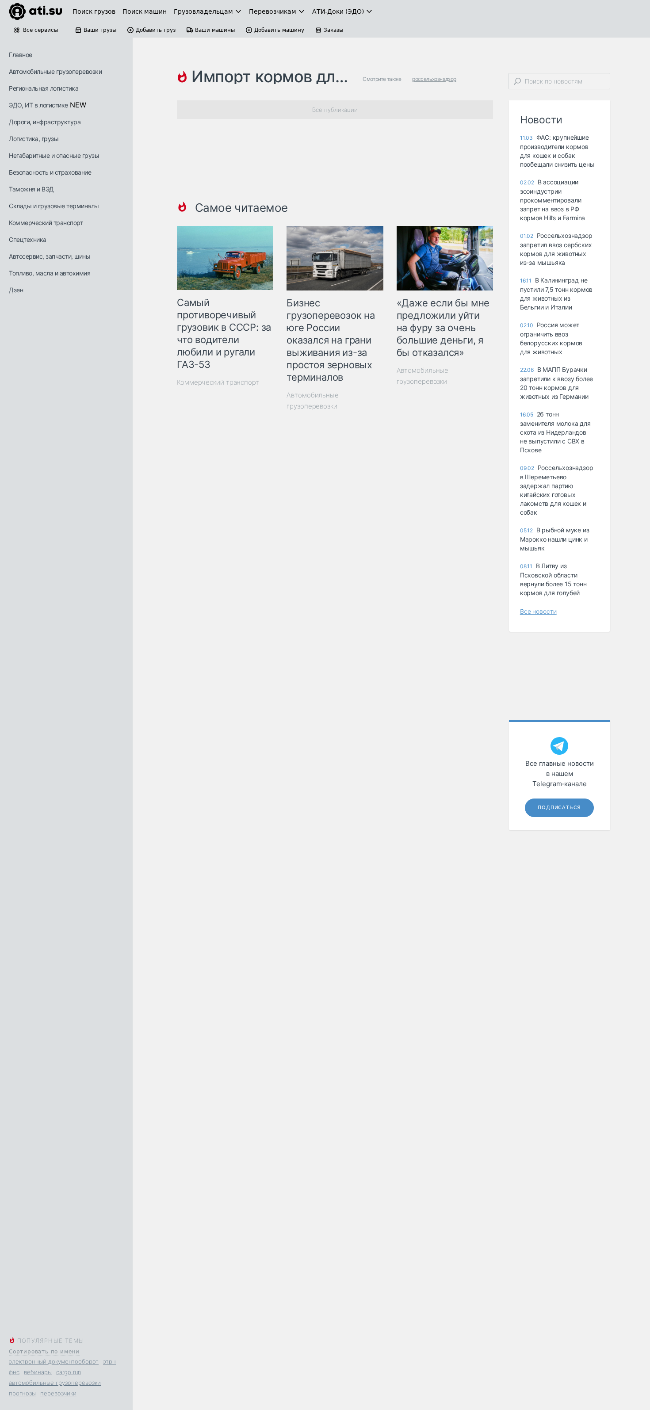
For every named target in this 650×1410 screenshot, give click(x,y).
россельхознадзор (434, 79)
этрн (109, 1361)
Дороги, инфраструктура (44, 122)
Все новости (538, 611)
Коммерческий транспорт (46, 222)
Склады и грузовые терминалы (54, 206)
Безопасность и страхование (50, 172)
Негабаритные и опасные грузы (54, 155)
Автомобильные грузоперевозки (55, 71)
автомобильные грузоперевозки (55, 1382)
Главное (20, 54)
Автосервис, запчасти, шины (49, 256)
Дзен (16, 290)
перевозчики (58, 1393)
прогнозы (22, 1393)
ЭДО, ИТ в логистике (38, 105)
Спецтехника (27, 239)
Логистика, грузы (33, 138)
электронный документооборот (54, 1361)
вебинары (38, 1372)
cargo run (68, 1372)
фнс (14, 1372)
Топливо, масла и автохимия (49, 273)
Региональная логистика (43, 88)
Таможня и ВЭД (31, 189)
